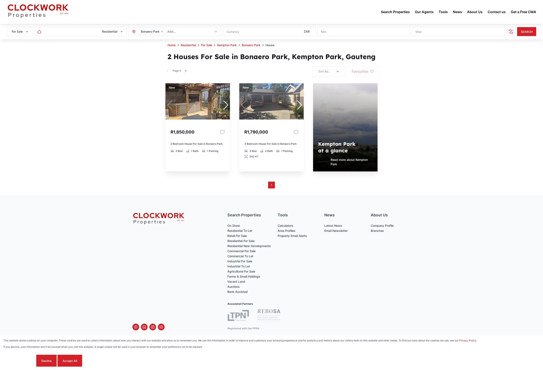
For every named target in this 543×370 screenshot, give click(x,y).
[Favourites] (222, 132)
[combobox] (190, 31)
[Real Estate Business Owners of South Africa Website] (269, 316)
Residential (188, 45)
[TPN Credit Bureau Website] (238, 316)
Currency (233, 31)
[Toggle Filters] (511, 31)
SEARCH (527, 31)
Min (323, 31)
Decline (46, 361)
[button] (162, 31)
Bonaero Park (251, 45)
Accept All (70, 361)
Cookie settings (19, 361)
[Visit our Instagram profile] (152, 327)
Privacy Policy (467, 340)
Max (419, 31)
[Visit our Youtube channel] (161, 327)
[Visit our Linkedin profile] (144, 327)
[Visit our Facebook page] (135, 327)
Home (172, 45)
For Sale (206, 45)
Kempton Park (227, 45)
